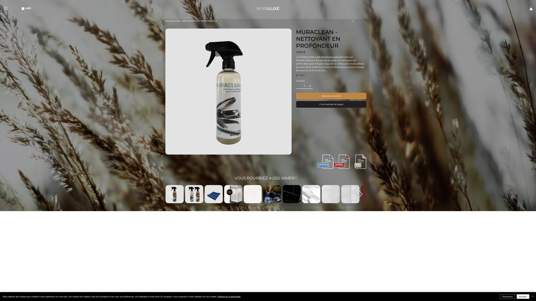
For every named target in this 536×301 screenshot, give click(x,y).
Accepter (523, 296)
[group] (265, 194)
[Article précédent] (171, 194)
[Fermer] (532, 296)
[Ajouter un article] (310, 86)
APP (28, 8)
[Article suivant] (360, 194)
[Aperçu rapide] (194, 194)
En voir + (301, 75)
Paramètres (507, 296)
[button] (5, 8)
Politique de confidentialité (229, 296)
